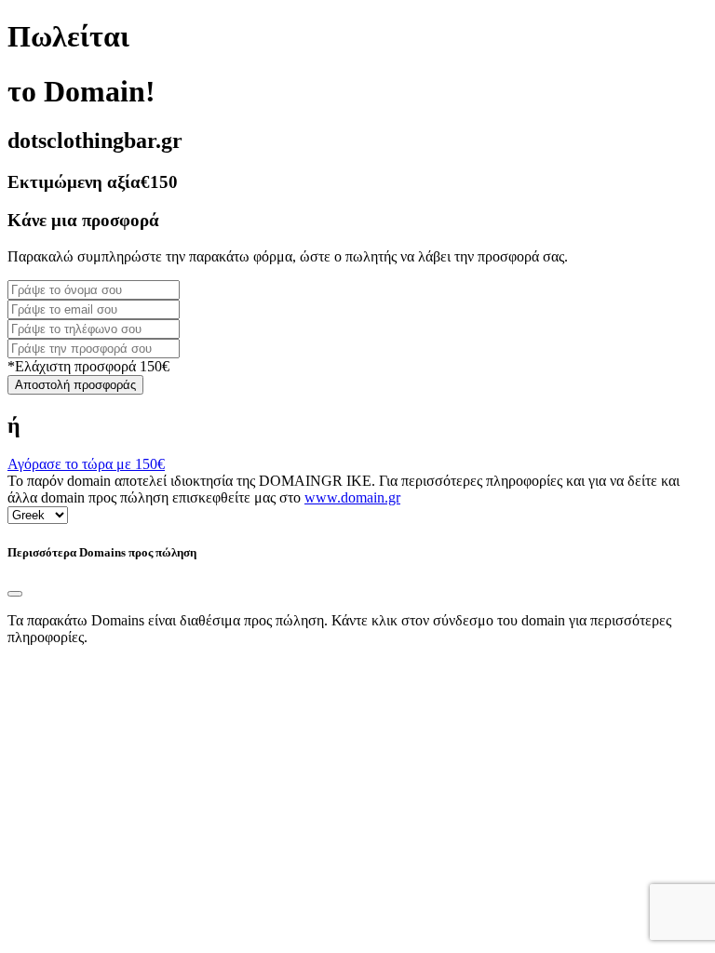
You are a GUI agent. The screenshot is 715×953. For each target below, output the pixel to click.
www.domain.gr (352, 497)
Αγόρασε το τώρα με (86, 464)
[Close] (14, 594)
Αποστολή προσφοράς (75, 385)
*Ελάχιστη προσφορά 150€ (88, 366)
